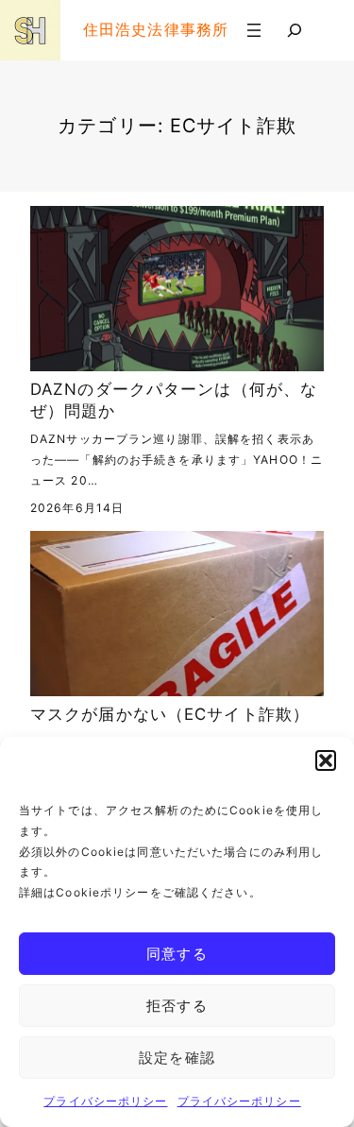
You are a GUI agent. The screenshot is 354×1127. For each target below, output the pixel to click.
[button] (325, 760)
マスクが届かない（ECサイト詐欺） (170, 714)
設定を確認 (177, 1058)
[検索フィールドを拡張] (294, 30)
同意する (176, 954)
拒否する (176, 1006)
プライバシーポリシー (105, 1101)
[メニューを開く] (254, 30)
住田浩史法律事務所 (155, 29)
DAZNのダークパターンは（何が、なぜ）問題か (173, 400)
